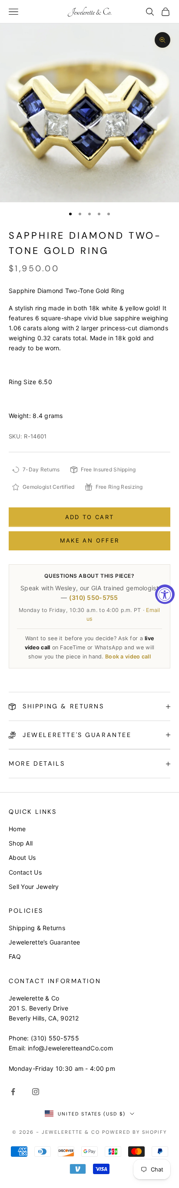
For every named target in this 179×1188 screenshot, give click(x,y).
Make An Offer (89, 540)
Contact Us (25, 872)
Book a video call (128, 656)
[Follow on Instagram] (35, 1091)
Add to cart (89, 516)
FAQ (15, 956)
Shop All (21, 843)
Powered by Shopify (134, 1132)
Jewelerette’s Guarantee (44, 942)
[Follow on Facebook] (13, 1091)
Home (17, 829)
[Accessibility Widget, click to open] (165, 594)
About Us (22, 857)
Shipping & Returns (37, 927)
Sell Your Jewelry (34, 886)
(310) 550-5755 (93, 597)
